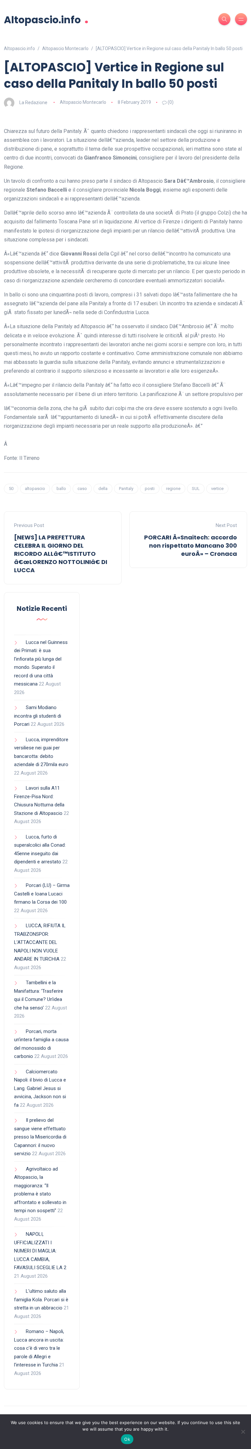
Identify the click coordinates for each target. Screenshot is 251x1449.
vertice (217, 488)
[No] (243, 1431)
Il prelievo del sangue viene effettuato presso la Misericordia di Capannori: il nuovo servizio (40, 1137)
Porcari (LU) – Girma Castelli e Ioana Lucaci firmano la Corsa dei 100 (42, 893)
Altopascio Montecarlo (83, 102)
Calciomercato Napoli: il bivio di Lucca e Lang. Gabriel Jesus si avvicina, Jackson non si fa (40, 1088)
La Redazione (33, 102)
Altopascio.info (46, 19)
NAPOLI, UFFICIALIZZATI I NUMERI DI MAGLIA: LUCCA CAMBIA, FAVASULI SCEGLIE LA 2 (40, 1250)
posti (150, 488)
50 (11, 488)
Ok (127, 1439)
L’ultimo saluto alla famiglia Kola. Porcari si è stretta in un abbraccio (41, 1299)
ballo (61, 488)
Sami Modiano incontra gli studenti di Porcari (37, 716)
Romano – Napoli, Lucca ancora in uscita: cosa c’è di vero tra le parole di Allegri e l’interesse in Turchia (39, 1348)
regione (173, 488)
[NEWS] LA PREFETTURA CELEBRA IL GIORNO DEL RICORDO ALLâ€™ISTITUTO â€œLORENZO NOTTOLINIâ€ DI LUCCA (60, 553)
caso (82, 488)
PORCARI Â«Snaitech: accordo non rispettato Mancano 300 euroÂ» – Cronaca (190, 545)
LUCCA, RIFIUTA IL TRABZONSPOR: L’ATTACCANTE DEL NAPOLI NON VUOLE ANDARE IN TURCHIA (40, 942)
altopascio (35, 488)
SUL (196, 488)
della (103, 488)
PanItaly (126, 488)
